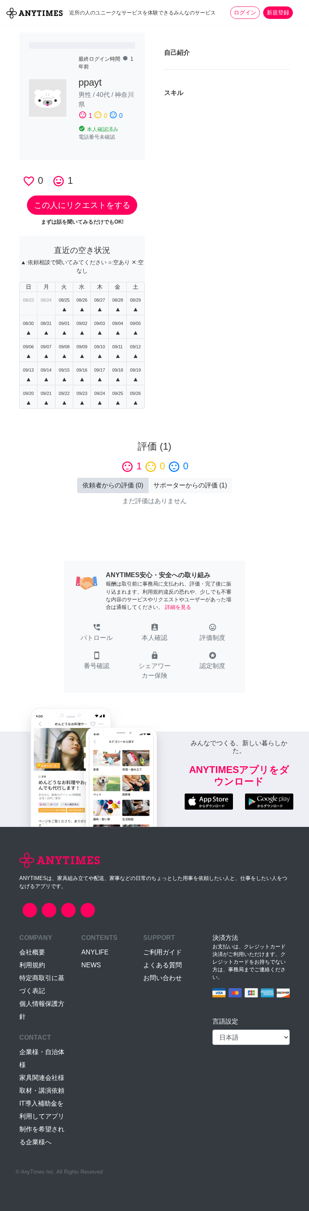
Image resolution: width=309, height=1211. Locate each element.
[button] (96, 633)
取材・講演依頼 (41, 1090)
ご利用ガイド (162, 952)
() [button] (112, 485)
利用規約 (32, 965)
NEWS (91, 965)
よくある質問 (162, 965)
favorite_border (29, 181)
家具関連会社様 (41, 1077)
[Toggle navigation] (298, 12)
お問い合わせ (162, 978)
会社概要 (32, 952)
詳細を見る (178, 607)
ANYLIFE (95, 952)
